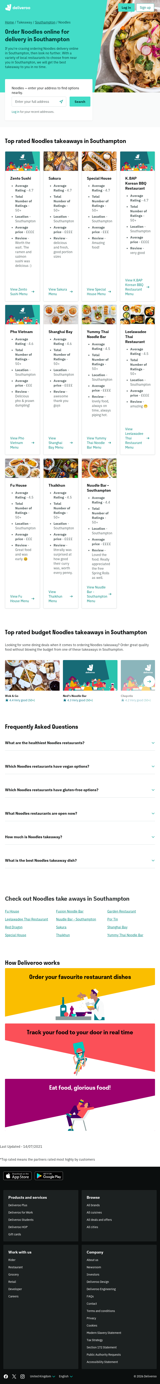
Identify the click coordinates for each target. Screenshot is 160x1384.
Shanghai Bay (117, 927)
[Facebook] (5, 1376)
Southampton (45, 22)
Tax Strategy (95, 1340)
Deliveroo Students (21, 1220)
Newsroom (94, 1267)
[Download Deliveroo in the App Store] (17, 1176)
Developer (15, 1289)
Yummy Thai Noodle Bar (125, 935)
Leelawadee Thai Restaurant (26, 919)
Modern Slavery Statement (104, 1333)
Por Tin (112, 919)
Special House (15, 935)
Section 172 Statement (102, 1347)
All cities (92, 1227)
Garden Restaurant (121, 911)
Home (9, 22)
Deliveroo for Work (20, 1212)
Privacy (91, 1318)
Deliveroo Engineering (101, 1289)
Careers (13, 1296)
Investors (93, 1274)
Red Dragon (13, 927)
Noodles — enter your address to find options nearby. (45, 90)
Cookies (92, 1325)
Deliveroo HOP (18, 1227)
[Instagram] (22, 1376)
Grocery (13, 1274)
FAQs (90, 1296)
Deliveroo (17, 7)
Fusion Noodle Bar (70, 911)
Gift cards (14, 1234)
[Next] (149, 681)
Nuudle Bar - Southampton (76, 919)
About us (92, 1260)
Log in (15, 112)
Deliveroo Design (98, 1282)
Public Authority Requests (104, 1355)
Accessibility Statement (102, 1362)
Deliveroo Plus (17, 1205)
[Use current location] (61, 101)
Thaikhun (63, 935)
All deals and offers (99, 1220)
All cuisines (94, 1212)
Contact (92, 1304)
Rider (11, 1260)
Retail (12, 1282)
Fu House (12, 911)
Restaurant (15, 1267)
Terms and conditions (101, 1311)
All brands (93, 1205)
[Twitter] (14, 1376)
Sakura (61, 927)
